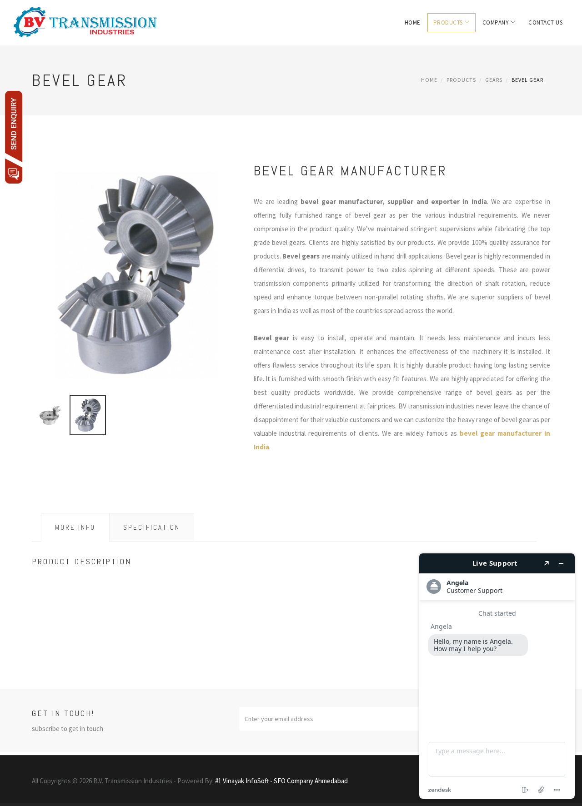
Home (413, 22)
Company (495, 22)
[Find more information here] (497, 676)
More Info (75, 527)
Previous (41, 287)
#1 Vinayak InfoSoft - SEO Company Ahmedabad (281, 780)
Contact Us (545, 22)
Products (448, 22)
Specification (151, 527)
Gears (493, 79)
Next (231, 287)
